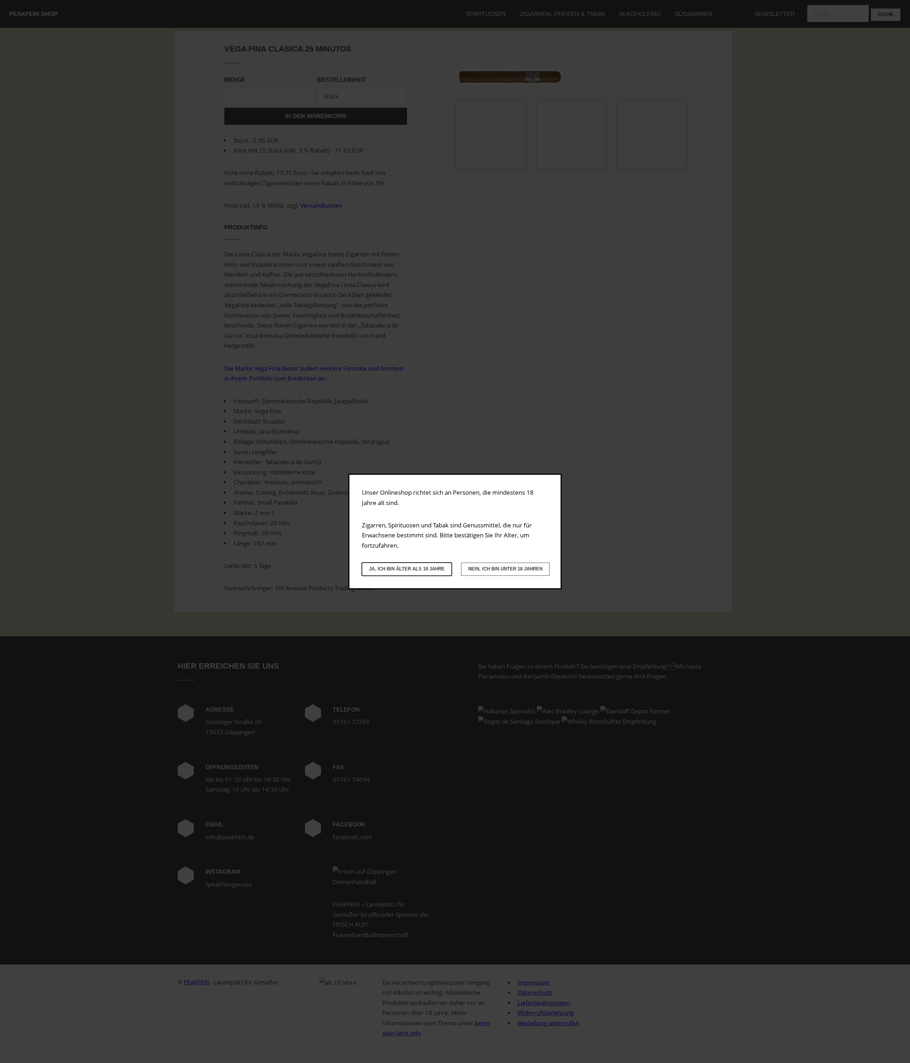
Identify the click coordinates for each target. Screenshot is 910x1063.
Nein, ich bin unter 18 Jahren (505, 569)
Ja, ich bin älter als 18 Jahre (407, 569)
